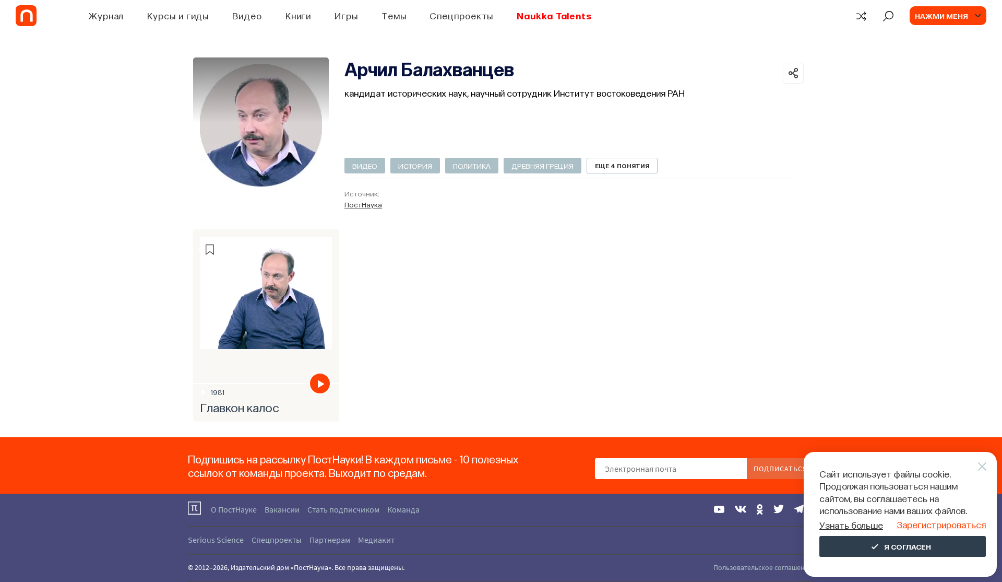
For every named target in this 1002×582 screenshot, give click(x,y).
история (415, 165)
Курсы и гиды (178, 15)
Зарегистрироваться (941, 524)
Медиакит (376, 539)
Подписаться (780, 468)
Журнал (106, 15)
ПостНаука (363, 204)
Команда (403, 509)
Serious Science (216, 539)
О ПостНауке (234, 509)
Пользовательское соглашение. (763, 567)
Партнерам (329, 539)
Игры (346, 15)
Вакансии (282, 509)
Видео (247, 15)
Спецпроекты (461, 15)
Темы (394, 15)
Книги (298, 15)
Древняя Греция (542, 165)
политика (472, 165)
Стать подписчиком (343, 509)
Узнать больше (851, 524)
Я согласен (907, 546)
